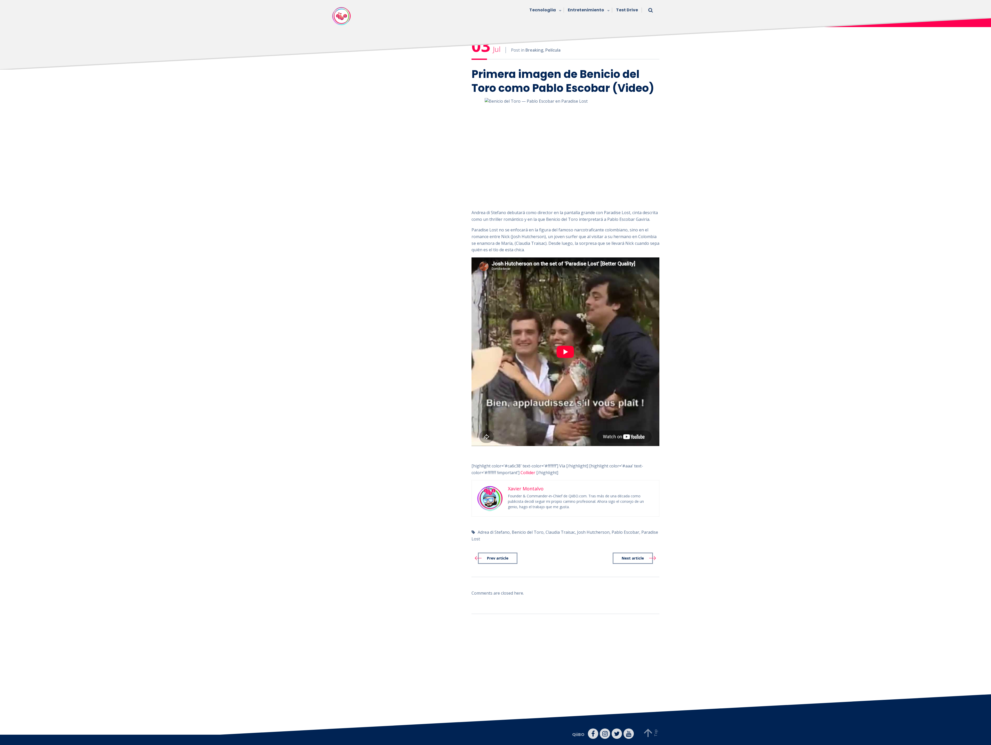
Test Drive (627, 10)
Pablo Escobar (625, 532)
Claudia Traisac (560, 532)
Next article (633, 558)
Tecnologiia (542, 10)
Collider (528, 472)
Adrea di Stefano (494, 532)
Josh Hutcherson (593, 532)
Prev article (497, 558)
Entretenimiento (586, 10)
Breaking (534, 50)
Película (553, 50)
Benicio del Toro (528, 532)
